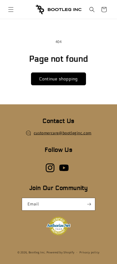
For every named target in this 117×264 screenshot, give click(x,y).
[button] (11, 10)
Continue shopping (58, 79)
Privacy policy (89, 252)
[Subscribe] (89, 204)
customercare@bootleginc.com (62, 133)
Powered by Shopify (61, 252)
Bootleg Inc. (37, 252)
